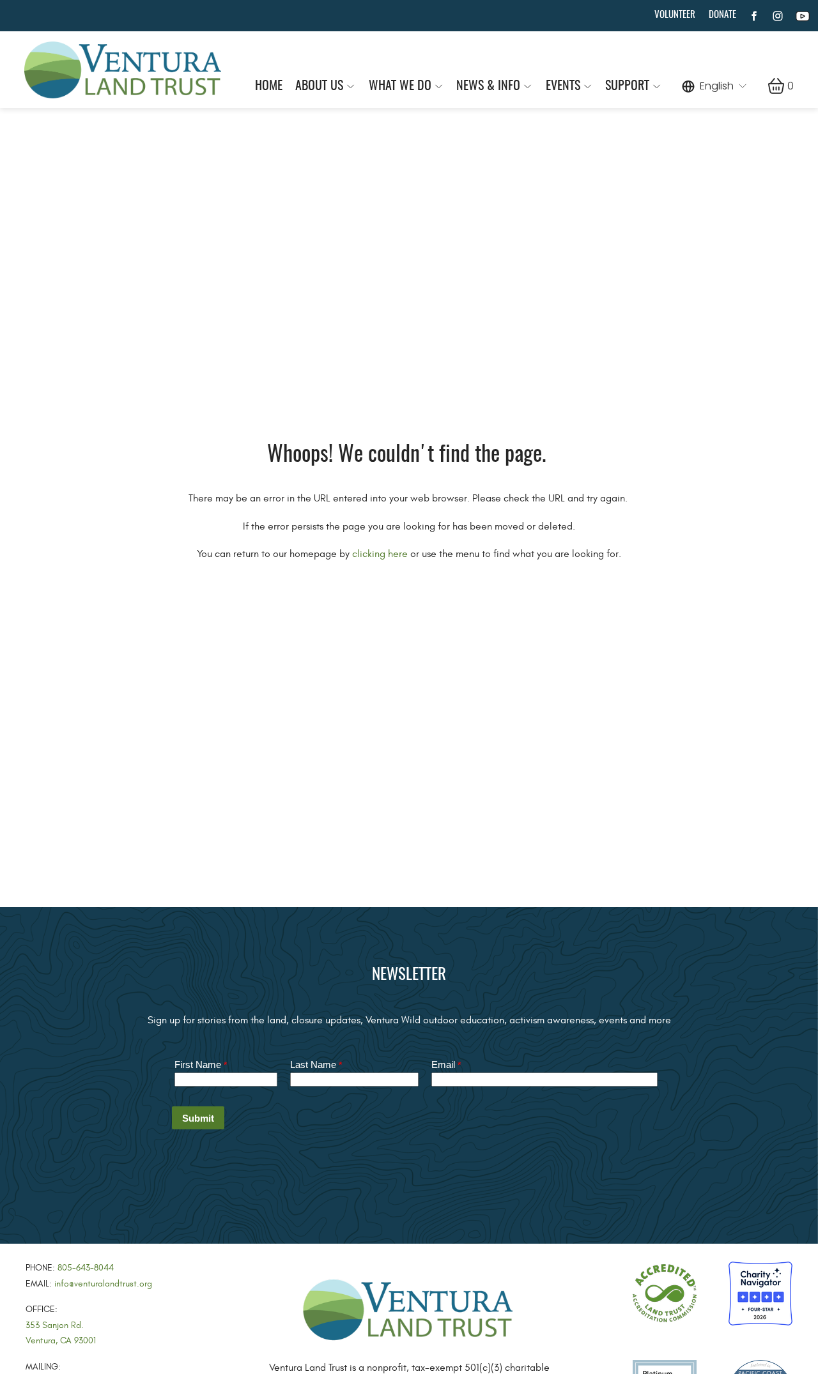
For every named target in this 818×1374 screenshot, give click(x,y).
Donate (722, 15)
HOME (268, 86)
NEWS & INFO (488, 86)
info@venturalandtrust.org (103, 1283)
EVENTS (563, 86)
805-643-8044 (86, 1267)
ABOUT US (319, 86)
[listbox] (715, 85)
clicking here (380, 554)
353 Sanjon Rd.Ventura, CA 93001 (61, 1333)
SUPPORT (627, 86)
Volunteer (674, 15)
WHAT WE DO (400, 86)
